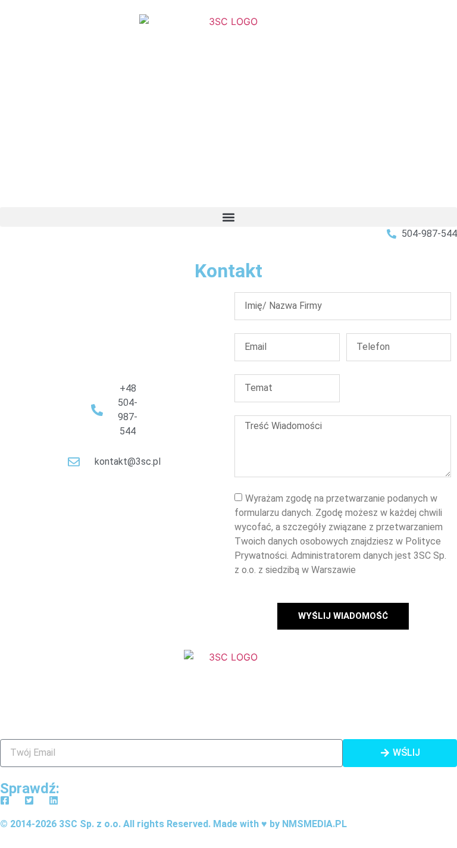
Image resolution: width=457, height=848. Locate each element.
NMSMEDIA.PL (314, 824)
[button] (228, 217)
